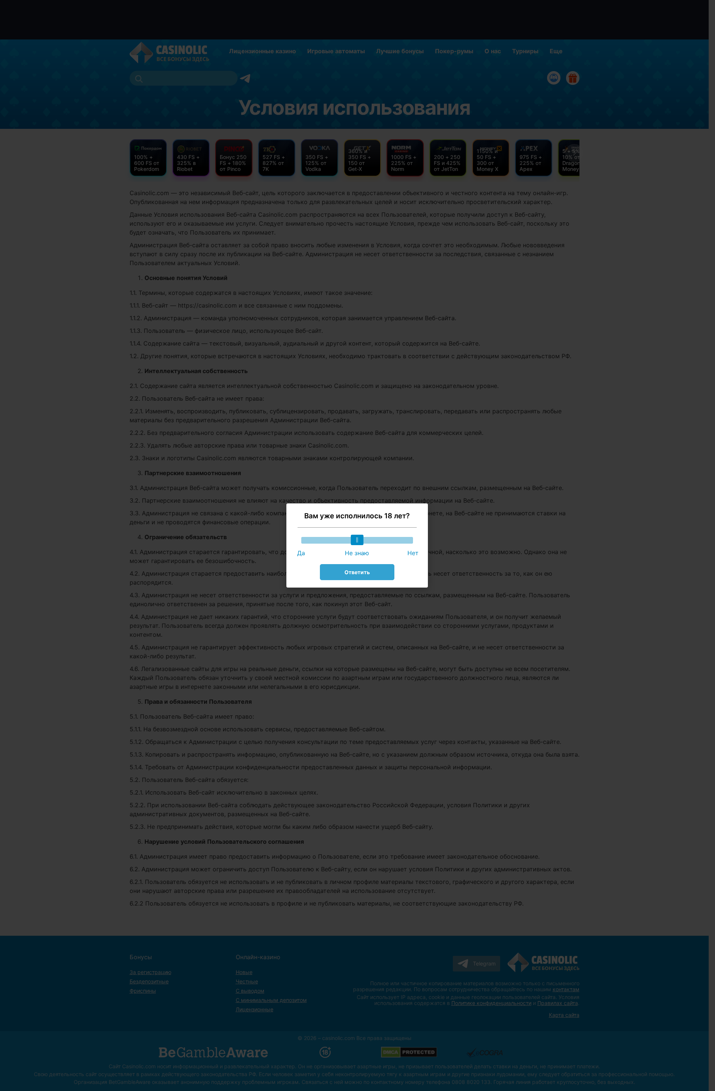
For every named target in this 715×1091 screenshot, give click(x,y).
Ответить (357, 572)
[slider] (357, 540)
